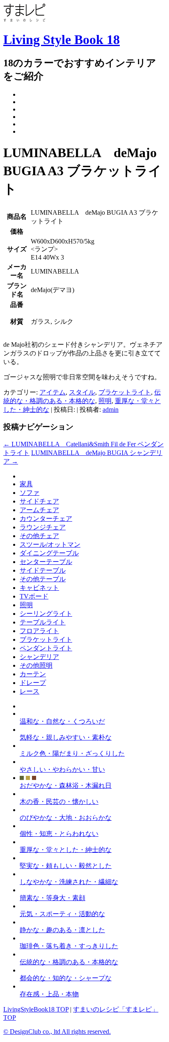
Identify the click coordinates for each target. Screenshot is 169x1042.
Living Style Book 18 (61, 39)
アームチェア (39, 509)
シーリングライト (46, 613)
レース (29, 691)
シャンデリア (39, 656)
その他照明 (36, 665)
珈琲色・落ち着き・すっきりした (69, 945)
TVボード (34, 596)
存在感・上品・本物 (49, 994)
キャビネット (39, 587)
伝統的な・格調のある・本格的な (69, 961)
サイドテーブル (43, 570)
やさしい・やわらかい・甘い (62, 769)
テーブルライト (43, 622)
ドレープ (33, 682)
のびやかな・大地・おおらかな (66, 817)
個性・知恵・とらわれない (59, 833)
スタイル (82, 392)
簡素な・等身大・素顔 (52, 897)
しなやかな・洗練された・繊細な (69, 881)
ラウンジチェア (43, 527)
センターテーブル (46, 561)
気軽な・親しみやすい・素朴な (66, 737)
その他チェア (39, 535)
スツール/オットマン (50, 544)
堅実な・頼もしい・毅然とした (66, 865)
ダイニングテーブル (49, 553)
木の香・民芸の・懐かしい (59, 801)
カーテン (33, 674)
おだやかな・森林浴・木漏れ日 (66, 785)
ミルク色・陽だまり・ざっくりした (72, 753)
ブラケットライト (124, 392)
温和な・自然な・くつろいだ (62, 721)
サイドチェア (39, 501)
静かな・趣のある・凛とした (62, 929)
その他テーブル (43, 579)
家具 (26, 483)
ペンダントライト (46, 648)
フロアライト (39, 630)
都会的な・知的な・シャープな (66, 978)
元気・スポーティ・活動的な (62, 913)
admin (111, 409)
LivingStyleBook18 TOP (36, 1009)
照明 (105, 400)
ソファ (29, 492)
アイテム (52, 392)
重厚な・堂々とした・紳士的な (66, 849)
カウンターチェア (46, 518)
